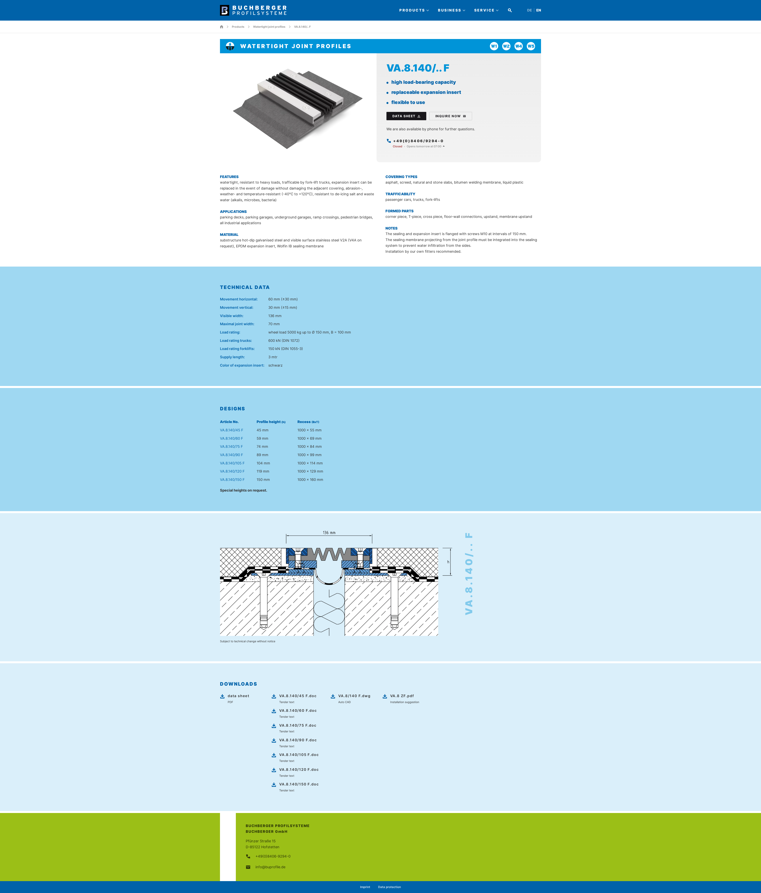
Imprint (365, 887)
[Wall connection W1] (494, 46)
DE (529, 10)
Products (238, 26)
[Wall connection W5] (531, 46)
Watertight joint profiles (269, 26)
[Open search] (510, 10)
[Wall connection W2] (506, 46)
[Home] (306, 10)
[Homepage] (221, 26)
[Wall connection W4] (518, 46)
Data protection (389, 887)
